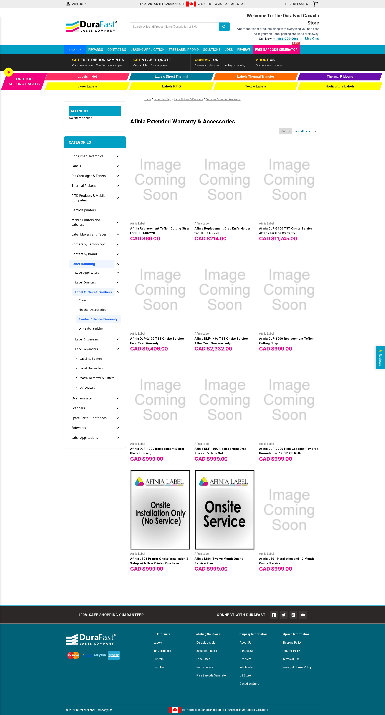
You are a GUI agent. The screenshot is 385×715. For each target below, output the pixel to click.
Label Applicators (87, 272)
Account (77, 3)
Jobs (229, 50)
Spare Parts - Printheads (89, 418)
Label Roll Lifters (91, 358)
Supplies (159, 667)
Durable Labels (206, 642)
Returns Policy (292, 650)
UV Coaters (87, 387)
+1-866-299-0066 (286, 39)
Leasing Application (147, 50)
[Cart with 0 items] (316, 3)
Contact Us (116, 50)
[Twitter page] (284, 615)
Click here (262, 709)
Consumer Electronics (87, 156)
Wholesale (246, 667)
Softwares (79, 428)
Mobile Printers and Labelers (86, 222)
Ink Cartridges (162, 650)
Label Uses (203, 659)
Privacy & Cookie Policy (297, 667)
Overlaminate (82, 398)
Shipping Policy (292, 642)
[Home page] (91, 31)
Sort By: (286, 131)
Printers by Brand (84, 254)
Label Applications (85, 438)
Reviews (244, 50)
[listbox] (305, 131)
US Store (245, 675)
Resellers (245, 659)
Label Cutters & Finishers (93, 292)
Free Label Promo (184, 50)
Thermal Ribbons (84, 186)
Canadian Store (249, 683)
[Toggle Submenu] (117, 156)
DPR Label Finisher (91, 328)
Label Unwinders (91, 368)
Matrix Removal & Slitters (97, 378)
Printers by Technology (88, 244)
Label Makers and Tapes (89, 234)
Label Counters (85, 282)
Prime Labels (205, 667)
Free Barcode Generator (276, 50)
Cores (82, 300)
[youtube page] (303, 615)
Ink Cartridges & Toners (89, 176)
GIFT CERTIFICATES (296, 3)
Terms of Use (291, 659)
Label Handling (83, 264)
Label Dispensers (87, 339)
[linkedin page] (293, 615)
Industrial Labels (207, 650)
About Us (245, 642)
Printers (159, 659)
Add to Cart (160, 183)
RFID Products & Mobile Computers (88, 198)
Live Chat (312, 38)
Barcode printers (84, 210)
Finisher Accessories (92, 310)
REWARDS (95, 50)
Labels (76, 166)
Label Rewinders (86, 349)
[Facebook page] (274, 615)
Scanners (78, 408)
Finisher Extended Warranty (98, 319)
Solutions (211, 50)
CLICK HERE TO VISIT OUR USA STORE (222, 3)
